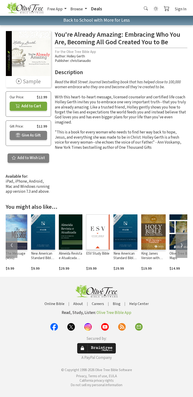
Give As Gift (31, 135)
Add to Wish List (31, 158)
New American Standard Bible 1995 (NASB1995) (42, 260)
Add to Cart (31, 106)
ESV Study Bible (97, 253)
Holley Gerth (76, 56)
